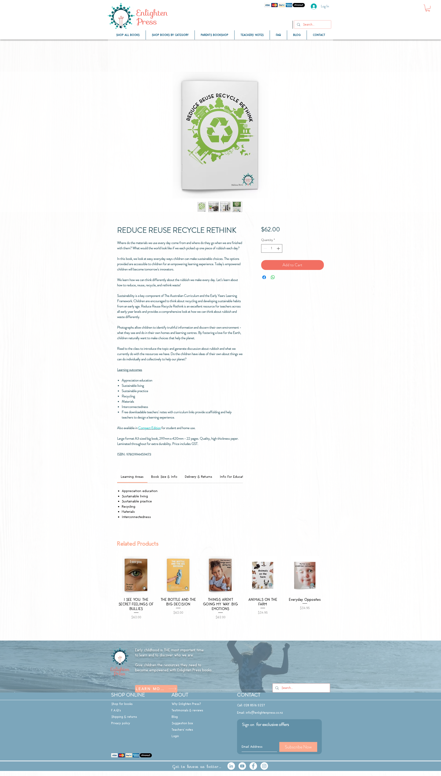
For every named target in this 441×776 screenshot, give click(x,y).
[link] (132, 477)
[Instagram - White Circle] (264, 766)
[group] (220, 596)
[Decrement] (265, 248)
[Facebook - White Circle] (253, 766)
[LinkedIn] (231, 766)
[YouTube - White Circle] (242, 766)
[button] (428, 8)
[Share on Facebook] (264, 277)
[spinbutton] (272, 248)
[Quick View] (136, 575)
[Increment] (279, 248)
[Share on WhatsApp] (273, 277)
